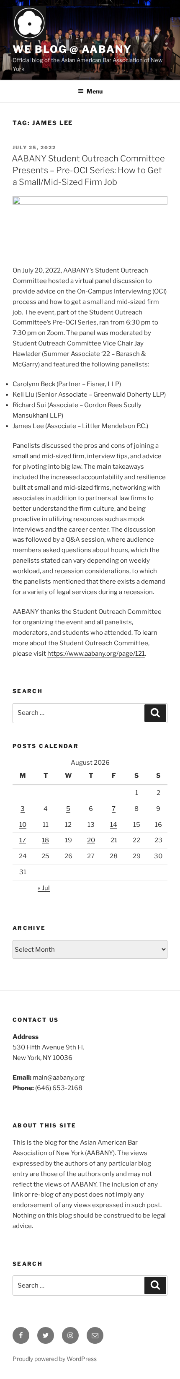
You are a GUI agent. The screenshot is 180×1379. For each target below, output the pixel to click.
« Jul (44, 888)
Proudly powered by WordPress (55, 1358)
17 (22, 840)
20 (91, 840)
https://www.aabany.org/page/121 (96, 653)
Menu (95, 91)
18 (45, 840)
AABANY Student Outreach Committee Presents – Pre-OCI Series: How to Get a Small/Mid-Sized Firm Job (88, 170)
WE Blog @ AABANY (72, 49)
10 (22, 824)
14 (113, 824)
